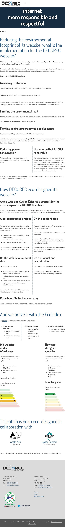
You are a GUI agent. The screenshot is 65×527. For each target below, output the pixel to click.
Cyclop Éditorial (49, 441)
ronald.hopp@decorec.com (45, 487)
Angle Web (15, 441)
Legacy (36, 494)
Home (4, 31)
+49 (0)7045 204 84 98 (44, 485)
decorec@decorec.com (13, 485)
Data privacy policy (39, 496)
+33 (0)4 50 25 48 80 (12, 483)
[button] (25, 3)
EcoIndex (4, 320)
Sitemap (36, 492)
